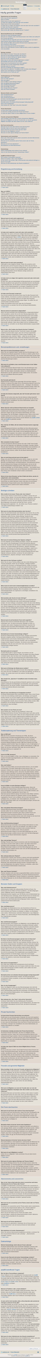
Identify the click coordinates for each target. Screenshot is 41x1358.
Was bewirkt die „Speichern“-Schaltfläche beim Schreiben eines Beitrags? (18, 69)
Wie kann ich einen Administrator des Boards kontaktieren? (15, 163)
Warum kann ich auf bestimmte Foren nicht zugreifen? (14, 63)
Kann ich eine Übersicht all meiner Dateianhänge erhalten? (15, 152)
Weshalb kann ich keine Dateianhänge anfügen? (12, 64)
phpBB (15, 1354)
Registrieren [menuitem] (30, 6)
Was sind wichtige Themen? (8, 86)
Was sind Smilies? (5, 80)
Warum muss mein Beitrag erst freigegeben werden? (13, 70)
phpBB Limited (36, 417)
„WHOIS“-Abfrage (11, 1309)
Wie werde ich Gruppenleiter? (8, 100)
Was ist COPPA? (5, 19)
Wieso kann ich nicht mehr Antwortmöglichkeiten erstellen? (15, 60)
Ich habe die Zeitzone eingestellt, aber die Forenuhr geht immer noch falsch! (19, 39)
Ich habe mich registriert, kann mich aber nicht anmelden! (15, 22)
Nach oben (5, 187)
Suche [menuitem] (39, 9)
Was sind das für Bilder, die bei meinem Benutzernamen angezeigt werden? (19, 42)
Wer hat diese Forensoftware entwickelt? (11, 157)
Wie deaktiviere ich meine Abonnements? (11, 145)
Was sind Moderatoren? (7, 96)
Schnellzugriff (6, 6)
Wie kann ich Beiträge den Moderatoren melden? (12, 67)
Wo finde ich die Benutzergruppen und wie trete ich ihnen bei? (16, 99)
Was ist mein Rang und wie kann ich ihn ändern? (12, 45)
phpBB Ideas (12, 1294)
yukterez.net (6, 1352)
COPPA (19, 237)
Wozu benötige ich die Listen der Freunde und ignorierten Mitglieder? (17, 118)
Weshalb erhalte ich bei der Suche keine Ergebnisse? (14, 128)
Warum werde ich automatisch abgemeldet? (11, 28)
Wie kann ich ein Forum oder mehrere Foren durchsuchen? (15, 126)
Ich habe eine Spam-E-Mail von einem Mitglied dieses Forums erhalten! (18, 113)
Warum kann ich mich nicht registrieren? (10, 21)
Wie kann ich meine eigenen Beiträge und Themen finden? (15, 132)
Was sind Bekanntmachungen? (8, 84)
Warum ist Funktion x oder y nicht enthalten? (11, 158)
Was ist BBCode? (5, 77)
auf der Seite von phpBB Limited (9, 1281)
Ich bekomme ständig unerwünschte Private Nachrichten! (15, 111)
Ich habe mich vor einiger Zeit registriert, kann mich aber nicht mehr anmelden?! (20, 25)
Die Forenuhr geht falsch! (7, 38)
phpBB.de (8, 419)
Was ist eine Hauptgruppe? (7, 103)
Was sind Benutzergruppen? (8, 97)
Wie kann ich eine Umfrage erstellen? (10, 58)
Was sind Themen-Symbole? (8, 89)
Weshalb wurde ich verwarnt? (8, 66)
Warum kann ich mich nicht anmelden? (10, 24)
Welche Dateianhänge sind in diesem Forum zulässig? (14, 150)
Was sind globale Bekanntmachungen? (10, 83)
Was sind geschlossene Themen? (9, 87)
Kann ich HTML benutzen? (7, 78)
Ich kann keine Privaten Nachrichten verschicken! (13, 110)
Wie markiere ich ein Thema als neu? (10, 72)
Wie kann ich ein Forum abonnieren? (10, 143)
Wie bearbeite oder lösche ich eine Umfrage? (12, 61)
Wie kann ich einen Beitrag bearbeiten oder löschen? (13, 55)
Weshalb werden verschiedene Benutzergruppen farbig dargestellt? (17, 102)
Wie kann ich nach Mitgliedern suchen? (10, 131)
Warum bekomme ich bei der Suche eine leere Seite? (13, 129)
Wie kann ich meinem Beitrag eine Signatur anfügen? (13, 57)
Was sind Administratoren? (7, 94)
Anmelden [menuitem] (37, 6)
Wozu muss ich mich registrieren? (9, 18)
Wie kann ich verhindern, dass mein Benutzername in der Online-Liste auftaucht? (20, 36)
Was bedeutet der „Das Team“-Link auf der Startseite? (14, 105)
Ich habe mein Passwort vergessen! (9, 27)
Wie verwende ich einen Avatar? (8, 44)
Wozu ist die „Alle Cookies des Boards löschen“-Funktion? (15, 30)
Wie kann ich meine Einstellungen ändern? (11, 35)
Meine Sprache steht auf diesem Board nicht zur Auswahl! (15, 41)
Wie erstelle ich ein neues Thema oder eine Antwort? (13, 54)
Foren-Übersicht (15, 1352)
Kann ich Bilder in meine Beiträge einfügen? (11, 81)
